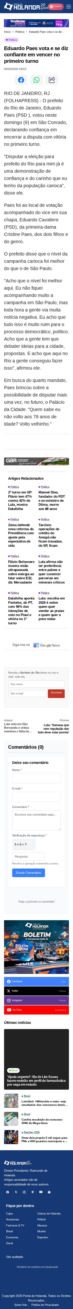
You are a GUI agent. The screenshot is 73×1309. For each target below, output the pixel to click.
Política (19, 31)
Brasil (9, 1231)
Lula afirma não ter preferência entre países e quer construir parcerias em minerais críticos (51, 572)
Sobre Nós (20, 1304)
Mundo (41, 1231)
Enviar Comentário (28, 872)
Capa (9, 1213)
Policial (41, 1219)
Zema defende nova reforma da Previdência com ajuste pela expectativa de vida (21, 535)
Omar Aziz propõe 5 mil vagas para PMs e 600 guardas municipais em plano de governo (44, 1139)
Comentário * (20, 807)
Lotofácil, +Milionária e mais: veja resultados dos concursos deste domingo (43, 1103)
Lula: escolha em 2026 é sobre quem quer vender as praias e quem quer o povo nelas (52, 608)
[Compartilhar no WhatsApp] (36, 80)
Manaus (42, 1225)
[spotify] (49, 1192)
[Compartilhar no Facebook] (21, 80)
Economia (12, 1237)
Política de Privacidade (45, 1304)
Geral (9, 1243)
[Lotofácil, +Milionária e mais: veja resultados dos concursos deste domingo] (11, 1101)
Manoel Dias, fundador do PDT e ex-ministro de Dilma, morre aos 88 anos (52, 500)
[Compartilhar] (51, 80)
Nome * (17, 770)
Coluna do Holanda (49, 1213)
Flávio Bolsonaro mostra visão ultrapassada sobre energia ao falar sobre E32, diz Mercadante (21, 572)
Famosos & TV (15, 1225)
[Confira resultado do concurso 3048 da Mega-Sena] (11, 1119)
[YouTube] (40, 1192)
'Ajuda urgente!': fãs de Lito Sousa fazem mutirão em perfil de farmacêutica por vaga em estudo (36, 1080)
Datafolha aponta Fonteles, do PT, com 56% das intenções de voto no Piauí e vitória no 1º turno (21, 610)
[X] (15, 1192)
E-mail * (17, 788)
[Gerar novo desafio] (30, 844)
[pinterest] (32, 1192)
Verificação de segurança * (29, 835)
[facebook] (7, 1192)
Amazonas (12, 1219)
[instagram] (24, 1192)
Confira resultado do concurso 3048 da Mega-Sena (41, 1121)
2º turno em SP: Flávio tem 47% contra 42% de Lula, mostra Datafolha (20, 500)
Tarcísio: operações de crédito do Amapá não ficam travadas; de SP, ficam (50, 535)
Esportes (42, 1237)
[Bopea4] (26, 6)
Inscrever (56, 692)
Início (7, 31)
